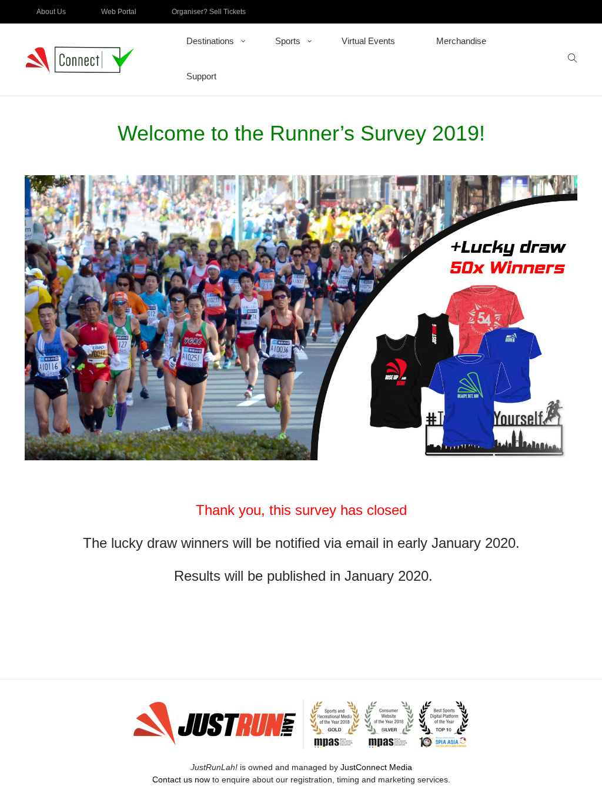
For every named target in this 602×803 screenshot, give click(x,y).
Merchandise (461, 41)
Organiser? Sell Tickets (209, 12)
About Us (51, 12)
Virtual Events (368, 41)
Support (201, 76)
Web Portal (118, 12)
